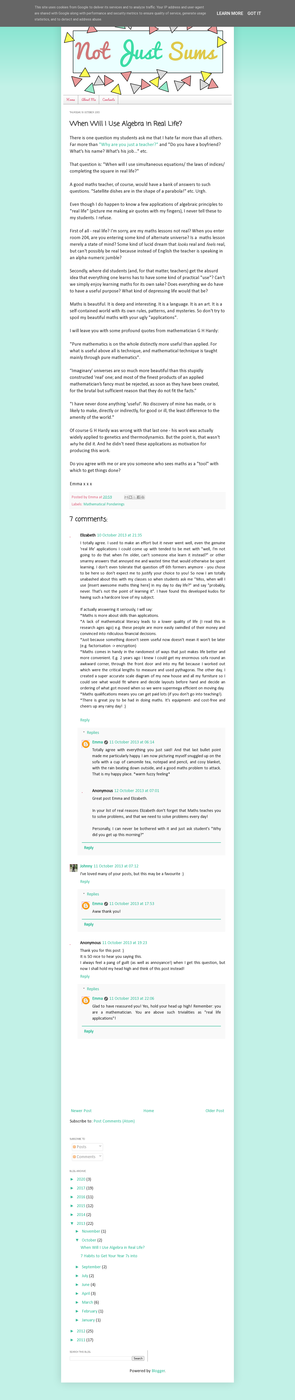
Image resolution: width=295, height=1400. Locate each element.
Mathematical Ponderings (103, 504)
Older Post (215, 1111)
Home (70, 99)
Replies (93, 733)
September (92, 1267)
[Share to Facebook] (138, 497)
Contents (108, 99)
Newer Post (81, 1111)
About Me (88, 99)
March (88, 1302)
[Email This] (126, 497)
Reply (85, 720)
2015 (81, 1206)
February (90, 1311)
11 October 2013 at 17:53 (131, 904)
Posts (81, 1147)
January (89, 1320)
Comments (85, 1157)
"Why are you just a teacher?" (128, 144)
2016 (81, 1197)
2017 (81, 1188)
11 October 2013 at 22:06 (131, 999)
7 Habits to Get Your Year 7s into (109, 1256)
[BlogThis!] (130, 497)
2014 (81, 1215)
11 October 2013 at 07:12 (116, 866)
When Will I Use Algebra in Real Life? (113, 1248)
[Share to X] (134, 497)
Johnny (86, 866)
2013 (81, 1224)
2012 (81, 1331)
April (86, 1294)
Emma (97, 742)
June (86, 1285)
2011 (81, 1340)
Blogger (158, 1371)
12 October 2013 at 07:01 (136, 791)
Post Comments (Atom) (114, 1121)
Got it (254, 13)
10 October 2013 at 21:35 (119, 535)
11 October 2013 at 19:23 (124, 943)
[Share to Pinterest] (143, 497)
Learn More (230, 13)
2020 (81, 1179)
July (85, 1276)
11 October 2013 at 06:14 (131, 742)
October (89, 1240)
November (91, 1231)
